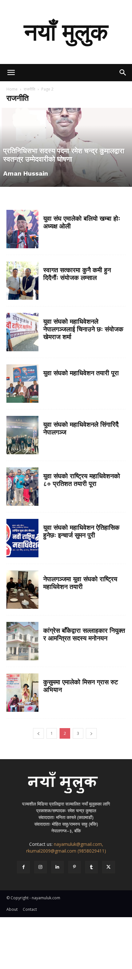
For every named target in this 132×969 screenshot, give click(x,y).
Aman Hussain (25, 173)
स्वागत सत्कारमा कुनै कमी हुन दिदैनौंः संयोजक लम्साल (77, 274)
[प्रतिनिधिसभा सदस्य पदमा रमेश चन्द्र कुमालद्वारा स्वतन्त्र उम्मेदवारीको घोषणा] (66, 147)
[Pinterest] (74, 867)
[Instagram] (40, 867)
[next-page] (91, 733)
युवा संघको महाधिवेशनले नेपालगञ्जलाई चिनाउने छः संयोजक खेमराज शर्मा (83, 329)
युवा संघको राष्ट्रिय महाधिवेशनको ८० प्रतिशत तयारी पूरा (81, 480)
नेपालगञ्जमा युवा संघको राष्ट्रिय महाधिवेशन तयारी (80, 583)
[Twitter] (108, 867)
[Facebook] (23, 867)
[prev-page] (38, 733)
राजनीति (29, 89)
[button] (11, 72)
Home (12, 89)
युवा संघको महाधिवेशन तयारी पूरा (81, 373)
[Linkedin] (57, 867)
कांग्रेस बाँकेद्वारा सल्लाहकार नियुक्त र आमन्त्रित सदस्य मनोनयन (84, 634)
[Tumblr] (91, 867)
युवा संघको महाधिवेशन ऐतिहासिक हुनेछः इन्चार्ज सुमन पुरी (81, 531)
